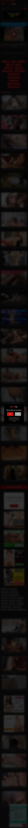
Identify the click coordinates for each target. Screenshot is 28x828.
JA (10, 414)
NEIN (18, 414)
